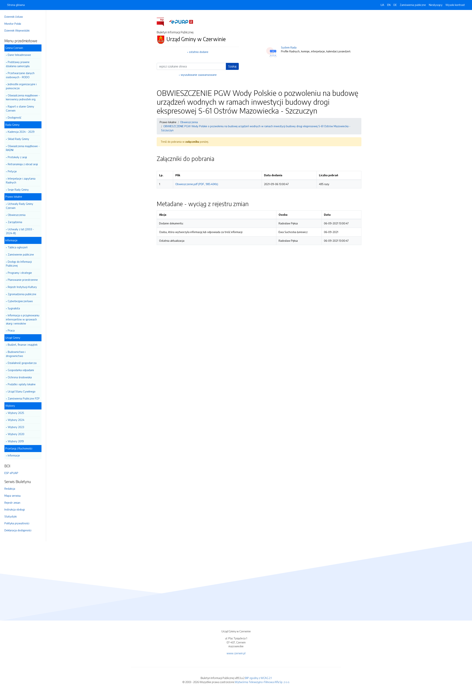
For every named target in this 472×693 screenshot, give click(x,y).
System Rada (288, 47)
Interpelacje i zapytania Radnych (20, 180)
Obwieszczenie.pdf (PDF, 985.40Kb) (196, 184)
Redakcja (9, 488)
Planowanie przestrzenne (23, 279)
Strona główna (16, 4)
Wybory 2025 (16, 412)
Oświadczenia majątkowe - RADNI (23, 148)
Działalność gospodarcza (22, 362)
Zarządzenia (15, 222)
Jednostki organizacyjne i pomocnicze (21, 86)
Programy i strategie (20, 272)
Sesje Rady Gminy (18, 189)
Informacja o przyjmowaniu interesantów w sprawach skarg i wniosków (22, 319)
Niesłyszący (435, 4)
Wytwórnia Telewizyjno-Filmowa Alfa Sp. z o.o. (262, 682)
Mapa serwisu (12, 495)
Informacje (14, 455)
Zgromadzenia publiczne (22, 294)
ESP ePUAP (11, 473)
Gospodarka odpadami (21, 370)
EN (389, 4)
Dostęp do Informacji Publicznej (19, 263)
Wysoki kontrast (455, 4)
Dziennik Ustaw (13, 16)
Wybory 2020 (16, 434)
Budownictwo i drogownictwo (15, 353)
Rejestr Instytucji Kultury (22, 287)
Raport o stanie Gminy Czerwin (20, 108)
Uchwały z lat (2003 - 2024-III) (20, 231)
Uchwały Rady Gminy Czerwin (19, 205)
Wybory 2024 (16, 419)
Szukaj (232, 66)
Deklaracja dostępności (17, 530)
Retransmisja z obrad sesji (23, 164)
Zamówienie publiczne (21, 254)
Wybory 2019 (16, 441)
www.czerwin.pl (236, 653)
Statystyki (10, 516)
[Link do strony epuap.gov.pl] (181, 21)
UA (382, 4)
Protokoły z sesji (17, 157)
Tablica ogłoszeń (17, 247)
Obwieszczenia (16, 214)
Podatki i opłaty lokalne (22, 384)
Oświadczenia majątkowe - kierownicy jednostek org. (23, 97)
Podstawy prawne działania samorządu (18, 64)
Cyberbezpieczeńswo (20, 301)
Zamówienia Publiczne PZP (24, 398)
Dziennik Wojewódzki (17, 30)
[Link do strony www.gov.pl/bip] (162, 21)
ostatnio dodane (198, 51)
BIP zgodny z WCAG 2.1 (258, 678)
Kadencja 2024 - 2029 (21, 131)
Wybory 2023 (16, 427)
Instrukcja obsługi (14, 509)
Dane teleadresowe (19, 54)
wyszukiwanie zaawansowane (199, 74)
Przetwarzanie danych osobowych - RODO (20, 75)
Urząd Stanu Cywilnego (21, 391)
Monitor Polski (12, 23)
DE (395, 4)
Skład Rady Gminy (18, 138)
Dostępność (14, 117)
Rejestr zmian (12, 502)
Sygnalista (14, 308)
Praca (11, 330)
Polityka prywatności (16, 523)
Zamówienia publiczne (413, 4)
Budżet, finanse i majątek (22, 344)
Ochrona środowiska (20, 377)
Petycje (12, 171)
